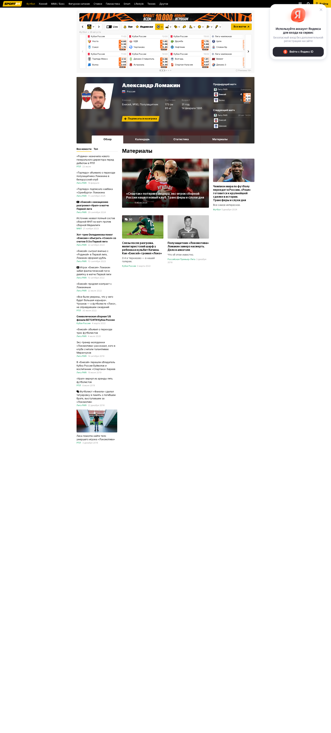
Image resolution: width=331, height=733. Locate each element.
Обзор (107, 139)
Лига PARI (222, 89)
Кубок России (98, 36)
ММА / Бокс (58, 3)
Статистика (181, 139)
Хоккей (43, 3)
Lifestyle (139, 3)
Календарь (142, 139)
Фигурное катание (79, 3)
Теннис (151, 3)
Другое (163, 3)
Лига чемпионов (223, 36)
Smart (127, 3)
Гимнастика (113, 3)
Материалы (220, 139)
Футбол (30, 3)
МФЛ (79, 228)
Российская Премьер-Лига (181, 259)
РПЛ (79, 166)
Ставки (98, 3)
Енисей (126, 104)
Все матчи (240, 27)
